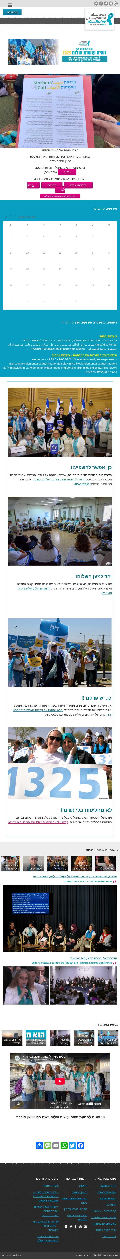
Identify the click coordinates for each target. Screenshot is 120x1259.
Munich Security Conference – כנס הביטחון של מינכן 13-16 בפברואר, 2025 (72, 963)
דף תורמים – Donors (103, 1211)
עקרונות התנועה (107, 1192)
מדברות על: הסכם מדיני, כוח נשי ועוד (93, 958)
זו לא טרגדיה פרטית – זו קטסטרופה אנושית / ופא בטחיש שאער (46, 1196)
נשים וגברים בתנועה (104, 1223)
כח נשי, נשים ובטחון (75, 1209)
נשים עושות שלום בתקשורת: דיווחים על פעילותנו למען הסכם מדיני (75, 876)
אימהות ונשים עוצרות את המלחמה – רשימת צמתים (84, 355)
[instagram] (116, 3)
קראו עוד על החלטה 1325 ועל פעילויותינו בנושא (38, 822)
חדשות (83, 1185)
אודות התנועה (108, 1185)
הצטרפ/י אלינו (108, 1198)
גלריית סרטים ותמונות (103, 1217)
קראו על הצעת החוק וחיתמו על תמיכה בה (59, 479)
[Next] (112, 863)
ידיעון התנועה (79, 1192)
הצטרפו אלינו (78, 185)
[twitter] (106, 3)
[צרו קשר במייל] (85, 1226)
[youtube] (111, 3)
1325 (67, 172)
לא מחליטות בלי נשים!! (86, 810)
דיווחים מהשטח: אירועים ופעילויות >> (89, 322)
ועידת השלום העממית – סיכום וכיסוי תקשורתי (88, 881)
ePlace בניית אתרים (11, 1255)
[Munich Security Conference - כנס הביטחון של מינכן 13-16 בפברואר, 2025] (60, 1007)
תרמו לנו (12, 12)
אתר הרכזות (109, 1236)
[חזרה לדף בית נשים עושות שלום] (96, 3)
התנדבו (51, 185)
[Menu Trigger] (10, 5)
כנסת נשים (82, 484)
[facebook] (101, 3)
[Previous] (7, 863)
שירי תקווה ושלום (106, 1230)
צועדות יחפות (108, 336)
